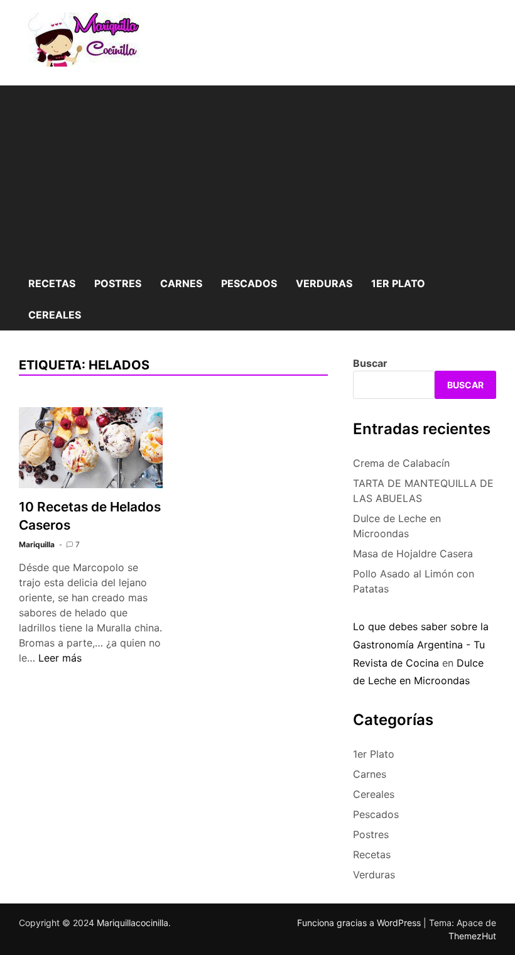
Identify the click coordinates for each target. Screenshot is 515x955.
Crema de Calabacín (401, 463)
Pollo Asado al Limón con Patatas (413, 581)
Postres (117, 283)
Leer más (60, 658)
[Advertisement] (257, 173)
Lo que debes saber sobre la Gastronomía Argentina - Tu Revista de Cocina (421, 644)
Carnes (181, 283)
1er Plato (398, 283)
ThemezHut (472, 935)
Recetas (51, 283)
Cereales (54, 314)
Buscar (370, 363)
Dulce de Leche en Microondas (397, 526)
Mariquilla (37, 544)
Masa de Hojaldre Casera (413, 553)
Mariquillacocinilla (132, 922)
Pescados (249, 283)
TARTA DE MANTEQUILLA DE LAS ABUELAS (423, 491)
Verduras (324, 283)
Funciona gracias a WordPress (360, 922)
